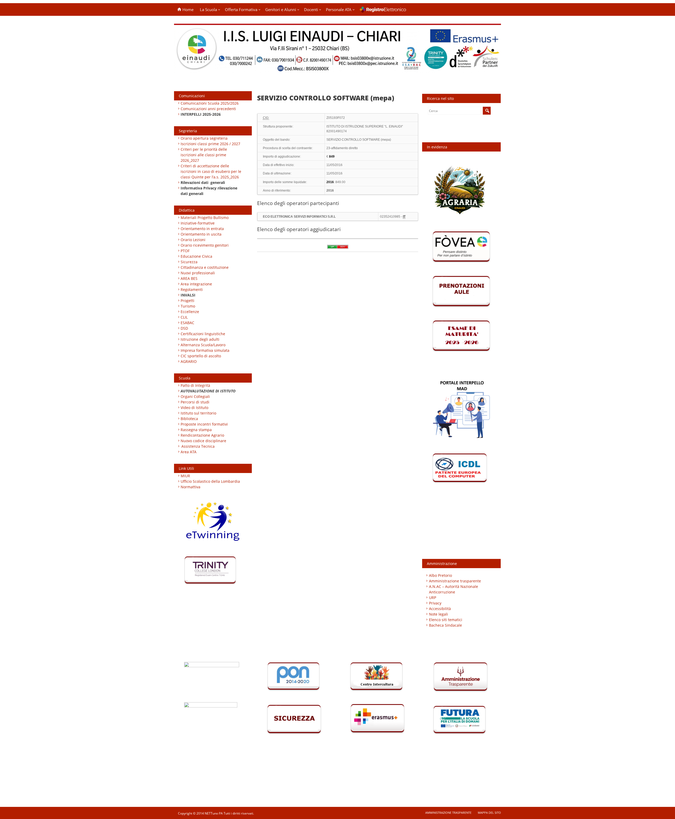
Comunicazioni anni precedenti (208, 108)
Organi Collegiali (195, 396)
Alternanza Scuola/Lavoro (203, 344)
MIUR (185, 475)
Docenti (311, 9)
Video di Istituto (194, 407)
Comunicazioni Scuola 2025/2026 (210, 103)
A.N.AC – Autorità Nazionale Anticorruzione (453, 589)
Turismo (188, 306)
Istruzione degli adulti (200, 339)
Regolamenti (192, 289)
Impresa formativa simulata (205, 350)
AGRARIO (189, 361)
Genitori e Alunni (280, 9)
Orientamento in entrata (202, 228)
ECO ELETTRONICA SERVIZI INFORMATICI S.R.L (299, 216)
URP (432, 597)
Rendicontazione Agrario (202, 435)
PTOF (185, 250)
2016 (330, 190)
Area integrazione (196, 283)
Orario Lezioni (193, 239)
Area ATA (188, 451)
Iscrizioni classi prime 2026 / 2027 (210, 143)
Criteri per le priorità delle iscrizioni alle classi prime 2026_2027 (204, 155)
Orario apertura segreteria (204, 138)
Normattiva (190, 486)
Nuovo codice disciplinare (203, 440)
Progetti (187, 300)
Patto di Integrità (195, 385)
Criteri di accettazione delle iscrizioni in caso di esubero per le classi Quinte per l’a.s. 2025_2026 (211, 171)
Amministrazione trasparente (455, 580)
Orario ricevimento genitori (205, 245)
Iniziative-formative (198, 223)
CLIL (184, 317)
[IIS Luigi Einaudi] (337, 69)
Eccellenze (190, 311)
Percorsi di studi (195, 401)
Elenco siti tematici (445, 619)
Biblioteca (189, 418)
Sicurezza (189, 261)
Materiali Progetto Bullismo (205, 217)
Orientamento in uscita (201, 234)
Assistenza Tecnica (198, 446)
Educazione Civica (197, 256)
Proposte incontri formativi (204, 424)
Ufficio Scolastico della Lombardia (210, 481)
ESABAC (187, 322)
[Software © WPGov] (338, 248)
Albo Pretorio (440, 575)
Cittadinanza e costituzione (205, 267)
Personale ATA (338, 9)
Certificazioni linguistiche (203, 333)
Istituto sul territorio (198, 413)
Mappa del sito (489, 813)
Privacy (435, 603)
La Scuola (208, 9)
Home (187, 9)
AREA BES (189, 278)
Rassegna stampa (196, 429)
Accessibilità (440, 608)
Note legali (438, 614)
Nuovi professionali (198, 272)
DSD (184, 328)
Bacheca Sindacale (445, 625)
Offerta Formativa (241, 9)
